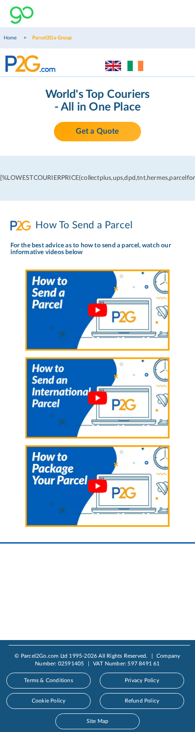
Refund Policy (142, 700)
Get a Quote (97, 131)
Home (10, 37)
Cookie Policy (49, 700)
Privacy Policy (142, 680)
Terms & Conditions (48, 680)
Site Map (98, 721)
